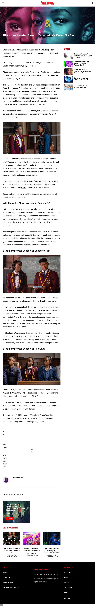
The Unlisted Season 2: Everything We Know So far (11, 550)
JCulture (68, 572)
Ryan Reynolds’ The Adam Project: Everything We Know (51, 550)
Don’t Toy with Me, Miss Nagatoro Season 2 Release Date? (82, 63)
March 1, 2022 (20, 513)
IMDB (23, 188)
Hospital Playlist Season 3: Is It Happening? (82, 86)
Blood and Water (9, 494)
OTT (65, 593)
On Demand (12, 30)
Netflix (5, 30)
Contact (6, 577)
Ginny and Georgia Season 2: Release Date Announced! (82, 71)
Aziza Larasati (7, 40)
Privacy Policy (9, 582)
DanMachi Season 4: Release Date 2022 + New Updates (83, 55)
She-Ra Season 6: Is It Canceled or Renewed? (31, 549)
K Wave (66, 577)
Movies (67, 582)
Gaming (67, 598)
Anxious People (27, 209)
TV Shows (68, 588)
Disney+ (8, 504)
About (5, 572)
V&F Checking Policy (11, 588)
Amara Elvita (10, 513)
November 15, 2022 (19, 40)
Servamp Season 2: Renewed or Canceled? (82, 79)
